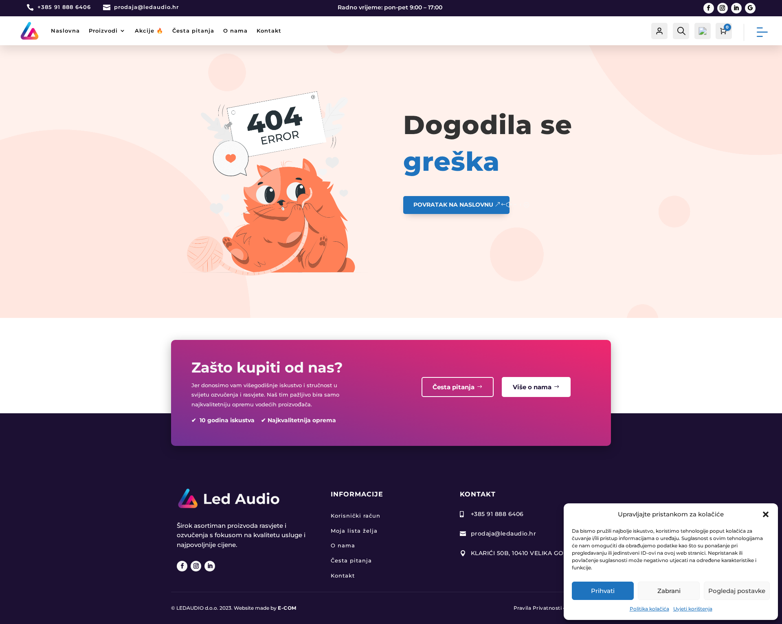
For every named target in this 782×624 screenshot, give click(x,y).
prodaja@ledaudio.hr (146, 7)
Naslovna (65, 30)
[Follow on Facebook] (708, 8)
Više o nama (532, 387)
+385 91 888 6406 (64, 7)
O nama (235, 30)
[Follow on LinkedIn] (736, 8)
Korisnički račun (355, 515)
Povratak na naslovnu (453, 204)
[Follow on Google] (750, 8)
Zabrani (669, 591)
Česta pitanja (193, 30)
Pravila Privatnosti (538, 608)
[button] (766, 514)
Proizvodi (103, 30)
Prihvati (603, 591)
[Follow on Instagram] (722, 8)
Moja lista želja (354, 530)
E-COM (287, 608)
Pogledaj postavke (736, 591)
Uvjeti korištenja (692, 609)
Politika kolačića (649, 609)
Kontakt (269, 30)
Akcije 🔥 (149, 30)
